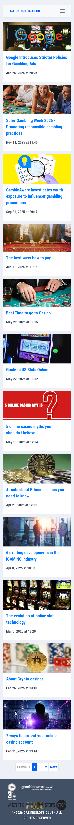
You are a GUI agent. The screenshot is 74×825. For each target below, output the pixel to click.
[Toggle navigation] (62, 11)
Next (53, 767)
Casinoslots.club (25, 11)
